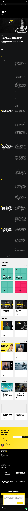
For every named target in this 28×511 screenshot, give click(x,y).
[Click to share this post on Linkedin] (4, 256)
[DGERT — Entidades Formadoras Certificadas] (4, 508)
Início (1, 4)
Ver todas (25, 265)
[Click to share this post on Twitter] (7, 256)
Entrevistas (4, 9)
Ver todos (25, 341)
